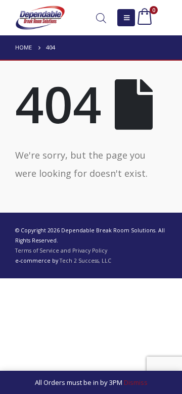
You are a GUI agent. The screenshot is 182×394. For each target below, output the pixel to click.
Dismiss (136, 382)
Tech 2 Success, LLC (85, 260)
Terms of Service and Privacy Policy (61, 250)
